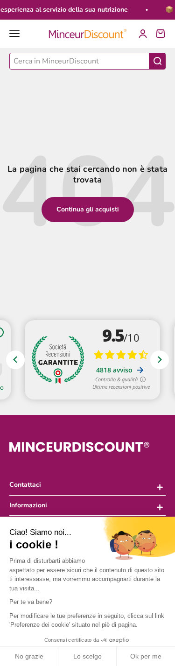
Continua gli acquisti (87, 209)
